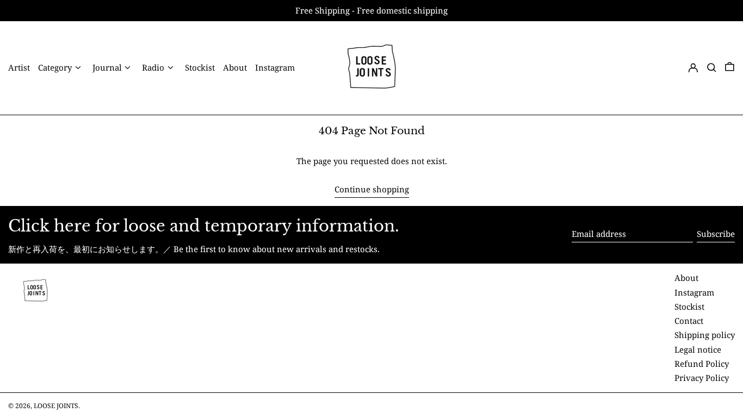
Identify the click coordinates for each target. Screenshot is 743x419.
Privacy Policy (701, 377)
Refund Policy (701, 363)
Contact (688, 320)
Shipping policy (704, 334)
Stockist (689, 306)
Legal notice (697, 349)
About (686, 277)
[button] (712, 67)
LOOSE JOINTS (56, 405)
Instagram (694, 292)
